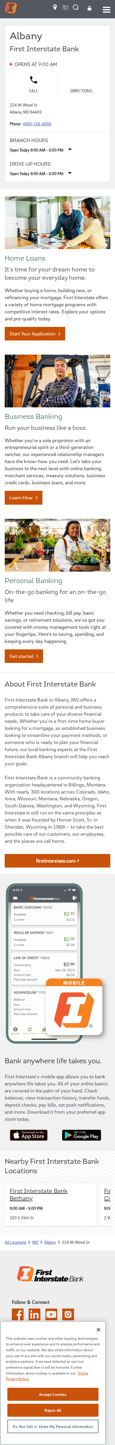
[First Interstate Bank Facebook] (18, 1318)
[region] (53, 1383)
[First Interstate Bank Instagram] (68, 1318)
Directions (87, 89)
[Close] (98, 1329)
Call (33, 90)
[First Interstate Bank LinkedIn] (34, 1318)
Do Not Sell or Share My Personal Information (53, 1426)
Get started (21, 656)
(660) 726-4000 (37, 123)
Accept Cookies (52, 1394)
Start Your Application (32, 333)
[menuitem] (55, 9)
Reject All (53, 1410)
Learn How (21, 497)
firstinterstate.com (56, 861)
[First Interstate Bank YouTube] (51, 1318)
